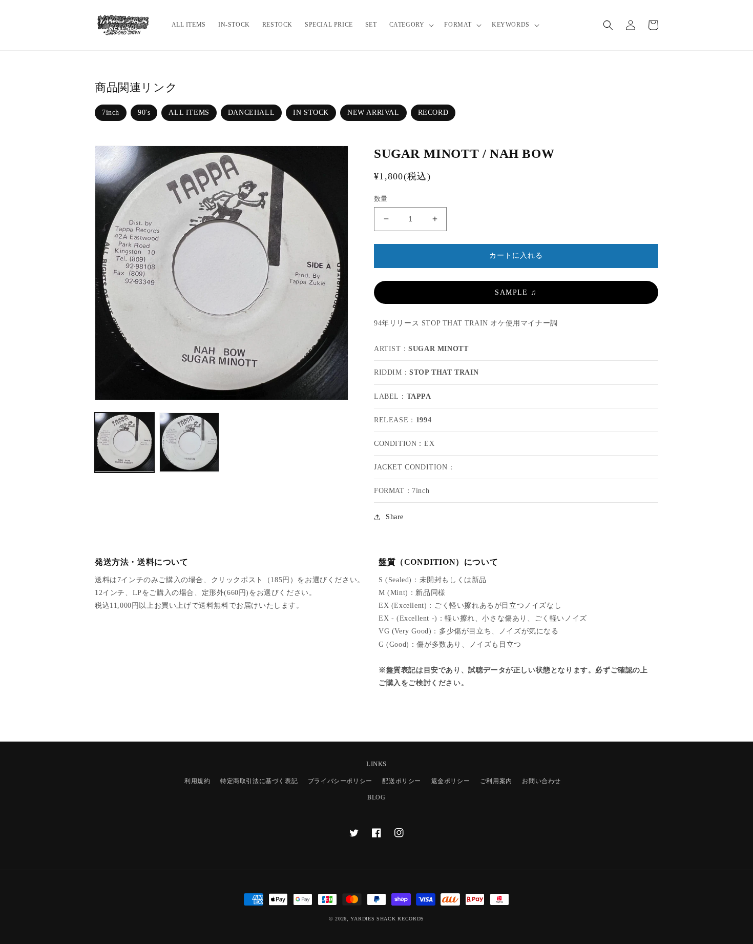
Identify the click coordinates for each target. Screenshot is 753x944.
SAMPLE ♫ (516, 292)
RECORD (433, 112)
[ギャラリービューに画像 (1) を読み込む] (124, 442)
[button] (410, 25)
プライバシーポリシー (340, 781)
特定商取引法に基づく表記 (259, 781)
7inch (110, 112)
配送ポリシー (401, 781)
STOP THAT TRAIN (443, 372)
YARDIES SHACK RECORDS (387, 918)
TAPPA (419, 396)
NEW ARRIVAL (373, 112)
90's (144, 112)
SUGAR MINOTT (438, 349)
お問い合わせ (541, 781)
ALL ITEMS (189, 112)
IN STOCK (311, 112)
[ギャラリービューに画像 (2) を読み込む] (189, 442)
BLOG (376, 797)
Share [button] (395, 517)
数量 (381, 198)
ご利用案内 (496, 781)
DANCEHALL (251, 112)
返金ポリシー (450, 781)
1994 (423, 420)
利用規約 (197, 781)
